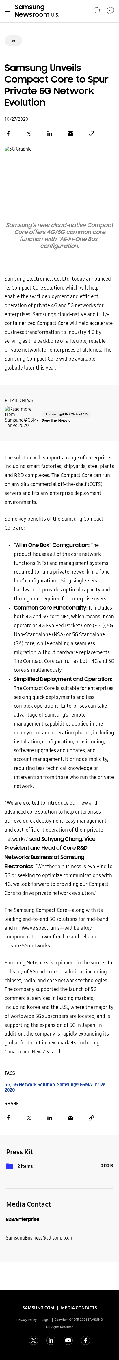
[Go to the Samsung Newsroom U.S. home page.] (38, 11)
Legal (46, 1320)
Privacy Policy (26, 1320)
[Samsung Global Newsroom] (110, 11)
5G (13, 40)
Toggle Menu (7, 11)
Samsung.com (38, 1308)
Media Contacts (79, 1308)
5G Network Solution (33, 1084)
